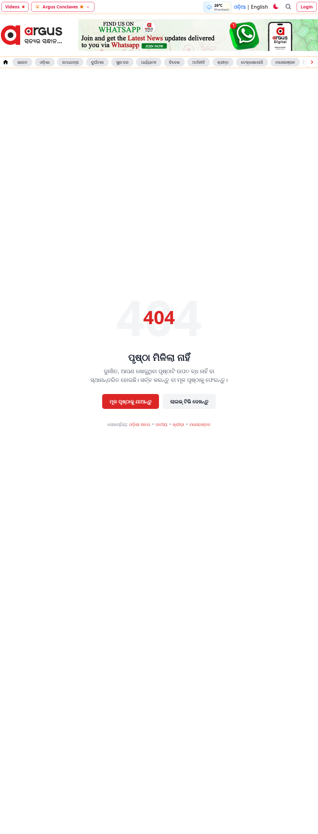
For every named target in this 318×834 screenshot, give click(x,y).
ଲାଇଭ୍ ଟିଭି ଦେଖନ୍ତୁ (189, 401)
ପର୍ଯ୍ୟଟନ (149, 62)
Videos (12, 7)
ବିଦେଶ (174, 62)
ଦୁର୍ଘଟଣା (97, 62)
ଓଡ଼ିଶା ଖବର (139, 424)
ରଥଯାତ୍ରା (70, 62)
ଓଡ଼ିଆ (240, 6)
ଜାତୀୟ (161, 424)
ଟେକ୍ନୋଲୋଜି (252, 62)
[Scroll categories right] (311, 62)
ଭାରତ (22, 62)
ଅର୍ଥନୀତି (198, 62)
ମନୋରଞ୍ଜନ (285, 62)
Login (307, 7)
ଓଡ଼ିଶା (45, 62)
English (259, 6)
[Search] (288, 6)
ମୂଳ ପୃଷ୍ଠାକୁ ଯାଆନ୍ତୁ (131, 401)
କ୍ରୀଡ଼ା (223, 62)
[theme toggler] (275, 7)
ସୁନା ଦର (122, 62)
